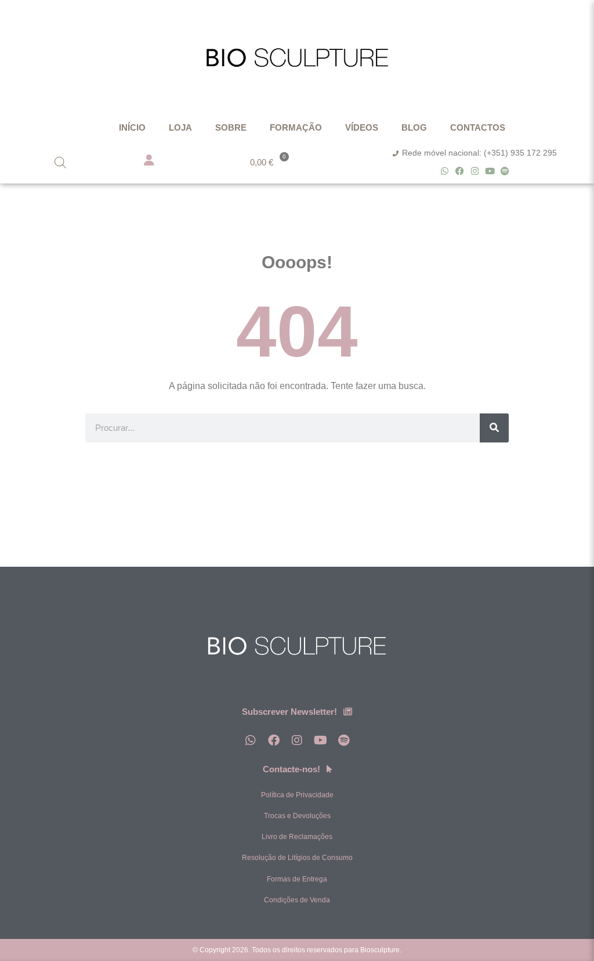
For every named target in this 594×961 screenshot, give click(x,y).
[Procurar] (494, 427)
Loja (180, 127)
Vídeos (361, 127)
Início (132, 127)
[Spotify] (505, 171)
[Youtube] (490, 171)
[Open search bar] (60, 162)
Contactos (477, 127)
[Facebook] (460, 171)
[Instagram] (475, 171)
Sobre (231, 127)
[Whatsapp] (445, 171)
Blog (414, 127)
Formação (296, 127)
